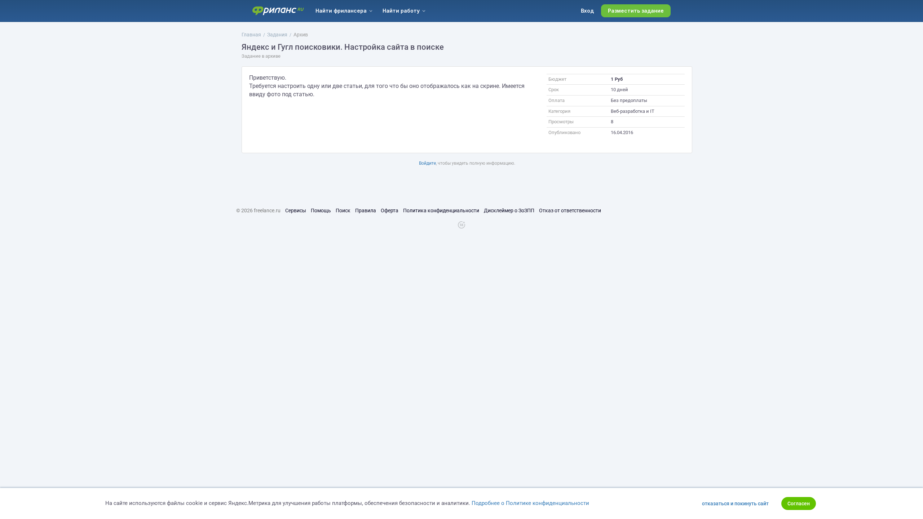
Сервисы (295, 210)
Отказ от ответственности (570, 210)
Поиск (343, 210)
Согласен (798, 503)
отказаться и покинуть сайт (735, 503)
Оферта (389, 210)
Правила (365, 210)
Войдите (427, 163)
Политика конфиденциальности (441, 210)
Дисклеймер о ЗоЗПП (509, 210)
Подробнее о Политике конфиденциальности (530, 503)
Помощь (321, 210)
